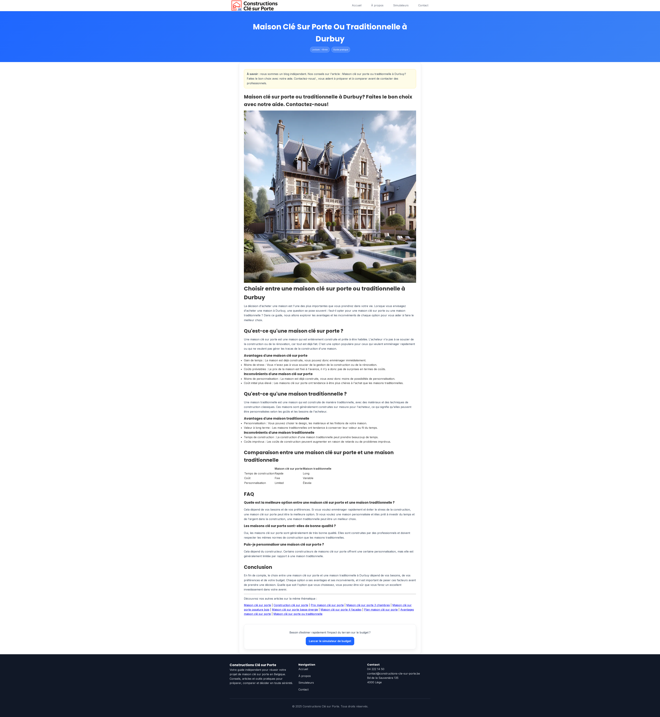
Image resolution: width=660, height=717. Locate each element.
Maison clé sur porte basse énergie (295, 609)
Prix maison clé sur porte (327, 605)
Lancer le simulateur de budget (330, 641)
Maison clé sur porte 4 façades (341, 609)
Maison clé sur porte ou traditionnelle (297, 614)
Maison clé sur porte (257, 605)
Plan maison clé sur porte (381, 609)
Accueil (356, 5)
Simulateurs (401, 5)
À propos (377, 5)
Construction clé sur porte (291, 605)
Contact (423, 5)
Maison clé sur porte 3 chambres (368, 605)
